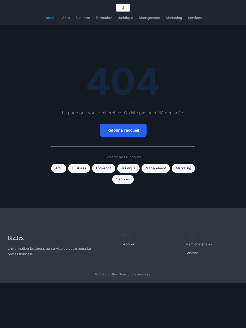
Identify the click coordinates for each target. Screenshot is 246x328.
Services (195, 18)
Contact (191, 253)
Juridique (125, 18)
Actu (66, 18)
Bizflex (16, 237)
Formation (104, 18)
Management (149, 18)
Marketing (174, 18)
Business (82, 18)
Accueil (50, 18)
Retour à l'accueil (123, 130)
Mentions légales (198, 244)
